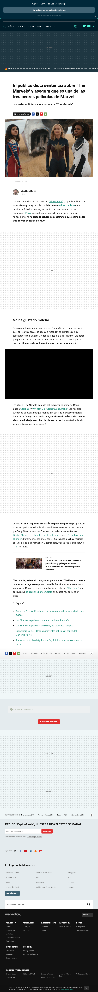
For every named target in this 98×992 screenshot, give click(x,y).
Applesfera (9, 934)
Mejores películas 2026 (46, 815)
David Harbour (48, 68)
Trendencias (10, 951)
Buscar (89, 904)
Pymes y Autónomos (30, 954)
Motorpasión (80, 927)
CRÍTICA (11, 26)
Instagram (75, 26)
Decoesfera (9, 954)
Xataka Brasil (10, 977)
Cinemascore (71, 653)
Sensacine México (47, 974)
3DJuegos (26, 927)
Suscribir (47, 831)
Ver (50, 722)
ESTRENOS (21, 26)
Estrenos (34, 653)
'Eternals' (25, 408)
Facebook (80, 26)
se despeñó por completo (39, 591)
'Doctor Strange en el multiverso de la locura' (36, 535)
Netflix (86, 68)
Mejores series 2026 (27, 815)
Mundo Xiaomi (11, 941)
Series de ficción (12, 872)
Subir (85, 915)
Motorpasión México (83, 974)
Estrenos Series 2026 (78, 815)
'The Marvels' (56, 201)
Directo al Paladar (65, 927)
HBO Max (70, 882)
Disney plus (71, 872)
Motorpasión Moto (82, 930)
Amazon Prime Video (44, 872)
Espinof (43, 930)
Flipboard (84, 26)
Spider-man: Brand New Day (46, 887)
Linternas (70, 887)
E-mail (45, 114)
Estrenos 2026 (62, 815)
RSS (35, 850)
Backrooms (36, 68)
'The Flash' (72, 587)
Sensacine (44, 927)
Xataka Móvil (10, 930)
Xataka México (11, 974)
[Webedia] (13, 914)
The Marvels (47, 653)
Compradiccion (11, 958)
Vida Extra (26, 930)
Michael (25, 68)
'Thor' (16, 546)
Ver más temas (12, 893)
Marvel (59, 68)
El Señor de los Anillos (72, 68)
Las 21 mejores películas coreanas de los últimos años (43, 620)
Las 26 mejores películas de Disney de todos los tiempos (44, 625)
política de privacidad (34, 837)
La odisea (40, 882)
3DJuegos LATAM (29, 974)
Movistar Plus (11, 877)
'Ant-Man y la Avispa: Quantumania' (50, 408)
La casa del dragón (13, 887)
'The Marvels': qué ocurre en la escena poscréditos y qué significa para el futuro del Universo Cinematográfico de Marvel (63, 565)
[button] (28, 190)
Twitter (93, 26)
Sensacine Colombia (48, 977)
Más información (67, 989)
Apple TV (9, 882)
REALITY (31, 26)
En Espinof (49, 557)
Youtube (88, 26)
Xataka (8, 927)
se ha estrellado (66, 205)
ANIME (39, 26)
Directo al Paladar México (65, 975)
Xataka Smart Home (13, 937)
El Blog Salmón (28, 951)
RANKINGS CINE (50, 26)
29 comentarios (23, 114)
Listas (69, 877)
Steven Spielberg (13, 68)
